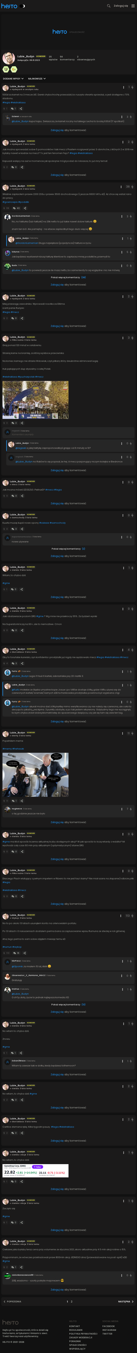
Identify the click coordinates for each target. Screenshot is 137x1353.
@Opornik (17, 966)
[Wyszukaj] (109, 6)
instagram (109, 1330)
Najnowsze (35, 78)
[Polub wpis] (132, 87)
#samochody (58, 522)
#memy (7, 748)
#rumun (7, 946)
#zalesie (44, 522)
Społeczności (78, 1345)
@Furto (16, 689)
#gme (6, 583)
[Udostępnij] (21, 109)
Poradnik (75, 1341)
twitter (107, 1333)
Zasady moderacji (80, 1337)
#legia (6, 102)
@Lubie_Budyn (20, 121)
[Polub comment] (131, 117)
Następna (124, 1301)
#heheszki (18, 748)
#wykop (17, 946)
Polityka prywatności (83, 1333)
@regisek (21, 448)
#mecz (15, 312)
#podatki (23, 202)
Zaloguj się (121, 6)
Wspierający (77, 1348)
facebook (108, 1326)
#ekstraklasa (18, 102)
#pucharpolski (26, 376)
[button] (35, 400)
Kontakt (74, 1326)
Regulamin (75, 1330)
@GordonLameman (27, 243)
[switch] (22, 6)
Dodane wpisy (11, 78)
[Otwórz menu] (133, 6)
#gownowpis (10, 202)
